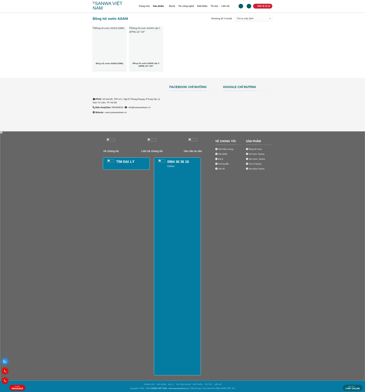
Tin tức (214, 6)
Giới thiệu (202, 6)
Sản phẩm (158, 6)
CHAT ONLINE (352, 388)
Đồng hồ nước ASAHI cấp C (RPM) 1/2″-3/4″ (146, 64)
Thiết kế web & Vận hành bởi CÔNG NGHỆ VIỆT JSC (212, 388)
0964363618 (17, 388)
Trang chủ (144, 6)
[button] (249, 6)
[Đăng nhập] (241, 6)
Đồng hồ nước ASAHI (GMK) (109, 63)
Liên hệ (225, 6)
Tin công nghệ (186, 6)
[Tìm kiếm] (234, 6)
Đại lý (172, 6)
